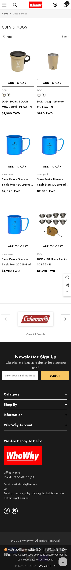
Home (5, 13)
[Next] (65, 319)
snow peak (7, 174)
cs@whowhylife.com (24, 484)
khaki (8, 95)
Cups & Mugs (20, 13)
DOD (4, 90)
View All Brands (35, 334)
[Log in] (54, 4)
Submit (55, 376)
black (44, 95)
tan (4, 95)
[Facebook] (7, 511)
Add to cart (18, 83)
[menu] (4, 4)
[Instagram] (15, 511)
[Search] (15, 5)
